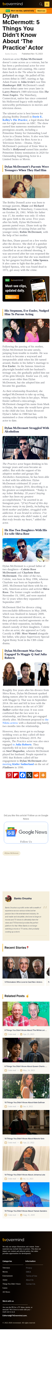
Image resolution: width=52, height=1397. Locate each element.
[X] (29, 840)
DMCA (28, 1340)
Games (5, 1356)
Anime (5, 1348)
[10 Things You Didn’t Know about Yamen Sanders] (26, 1260)
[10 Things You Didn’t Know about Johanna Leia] (26, 1224)
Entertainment (8, 1343)
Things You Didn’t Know (12, 1352)
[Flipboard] (16, 840)
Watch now (41, 11)
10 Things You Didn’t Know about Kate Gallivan (25, 1168)
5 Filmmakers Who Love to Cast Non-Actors (23, 1047)
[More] (43, 840)
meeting (25, 828)
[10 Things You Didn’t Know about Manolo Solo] (26, 1187)
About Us (29, 1348)
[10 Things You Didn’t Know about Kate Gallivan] (26, 1151)
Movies (5, 1339)
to (25, 806)
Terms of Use (31, 1344)
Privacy (29, 1336)
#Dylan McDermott (12, 919)
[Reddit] (36, 840)
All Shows (6, 1360)
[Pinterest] (9, 840)
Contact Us (30, 1352)
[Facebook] (22, 840)
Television (7, 1335)
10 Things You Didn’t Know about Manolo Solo (24, 1204)
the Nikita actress (30, 778)
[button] (46, 4)
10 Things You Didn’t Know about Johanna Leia (25, 1240)
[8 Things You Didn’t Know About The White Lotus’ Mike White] (26, 1079)
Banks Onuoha (11, 54)
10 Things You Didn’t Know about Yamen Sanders (26, 1276)
